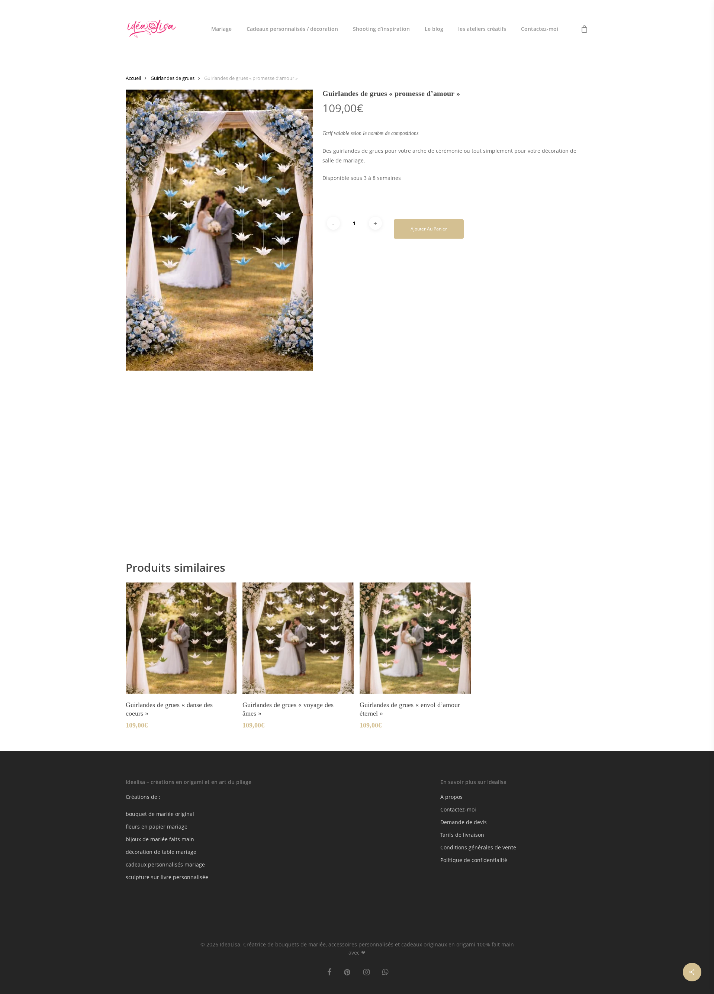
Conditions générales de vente (478, 847)
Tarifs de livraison (462, 834)
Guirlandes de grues (172, 78)
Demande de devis (463, 822)
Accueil (133, 78)
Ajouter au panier (429, 229)
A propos (451, 796)
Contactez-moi (458, 809)
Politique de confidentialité (473, 860)
